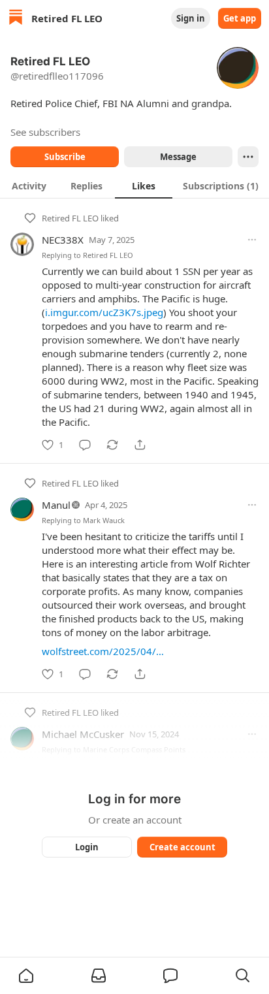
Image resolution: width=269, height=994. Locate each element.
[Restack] (112, 444)
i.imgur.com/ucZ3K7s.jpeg (104, 312)
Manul (56, 504)
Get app (239, 18)
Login (87, 847)
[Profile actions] (248, 156)
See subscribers (45, 131)
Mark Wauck (104, 520)
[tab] (28, 185)
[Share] (140, 444)
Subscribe (65, 157)
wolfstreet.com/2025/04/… (103, 651)
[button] (26, 975)
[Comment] (85, 444)
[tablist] (134, 185)
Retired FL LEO (70, 218)
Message (178, 157)
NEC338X (63, 239)
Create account (182, 847)
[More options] (252, 239)
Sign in (190, 18)
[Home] (16, 18)
